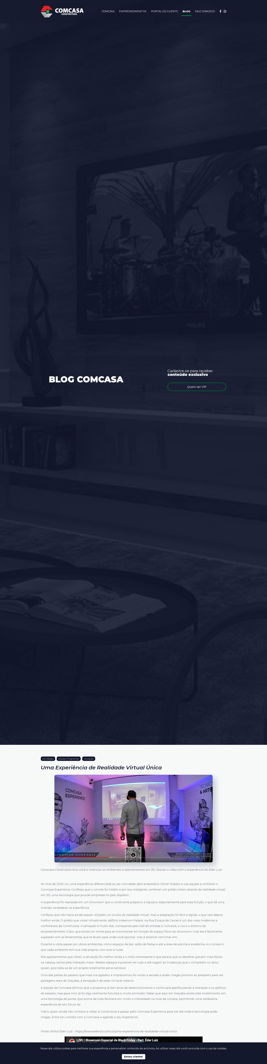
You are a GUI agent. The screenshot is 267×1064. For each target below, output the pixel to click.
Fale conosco (205, 11)
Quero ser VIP (196, 387)
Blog (186, 11)
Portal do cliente (164, 11)
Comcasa (108, 11)
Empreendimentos (132, 11)
